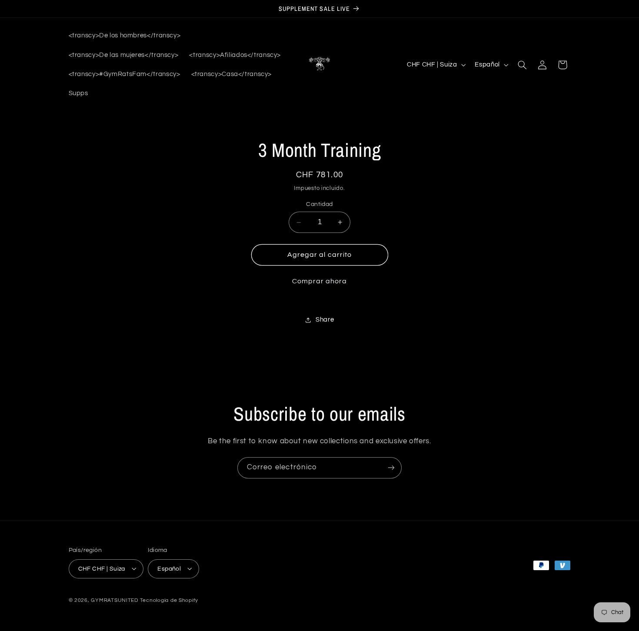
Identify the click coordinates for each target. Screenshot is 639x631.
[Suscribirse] (391, 467)
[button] (522, 65)
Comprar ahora (319, 281)
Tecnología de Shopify (169, 600)
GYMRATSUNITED (114, 600)
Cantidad (319, 205)
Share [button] (325, 320)
